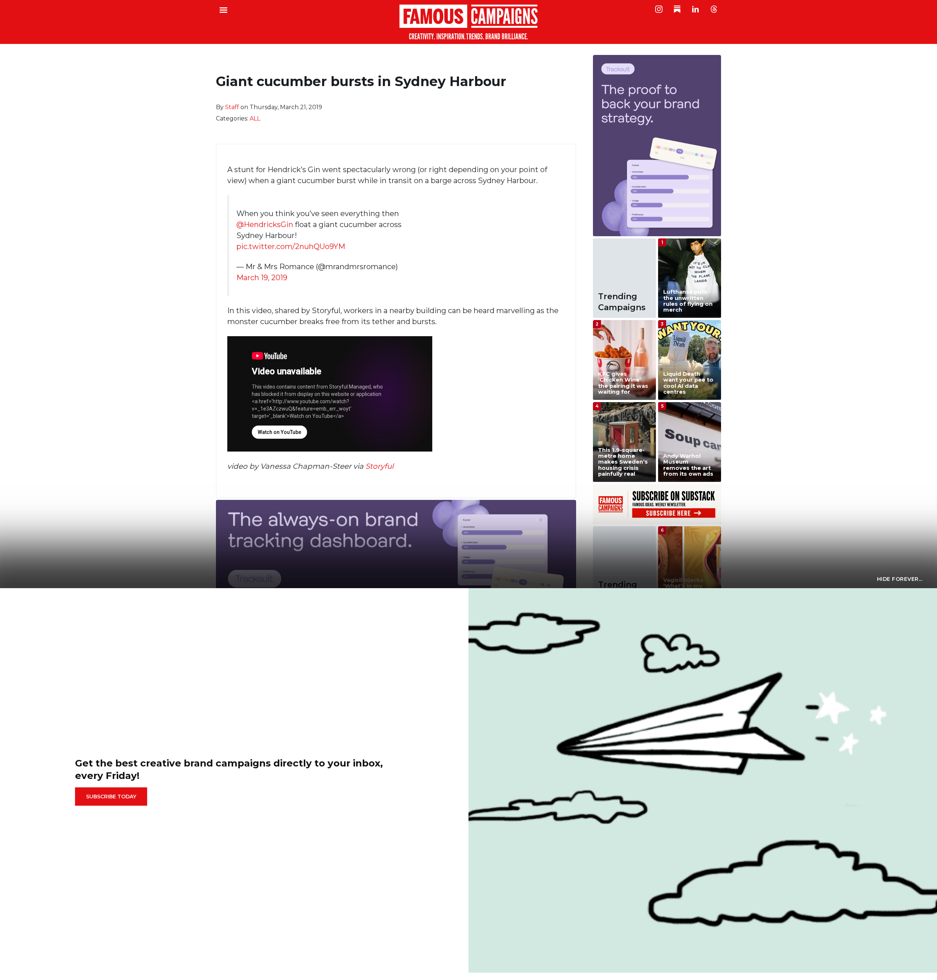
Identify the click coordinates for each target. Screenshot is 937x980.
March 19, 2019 (261, 277)
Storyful (379, 466)
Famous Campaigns (468, 22)
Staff (232, 107)
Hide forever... (900, 579)
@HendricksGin (264, 224)
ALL (255, 118)
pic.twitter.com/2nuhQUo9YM (290, 246)
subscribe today (111, 796)
